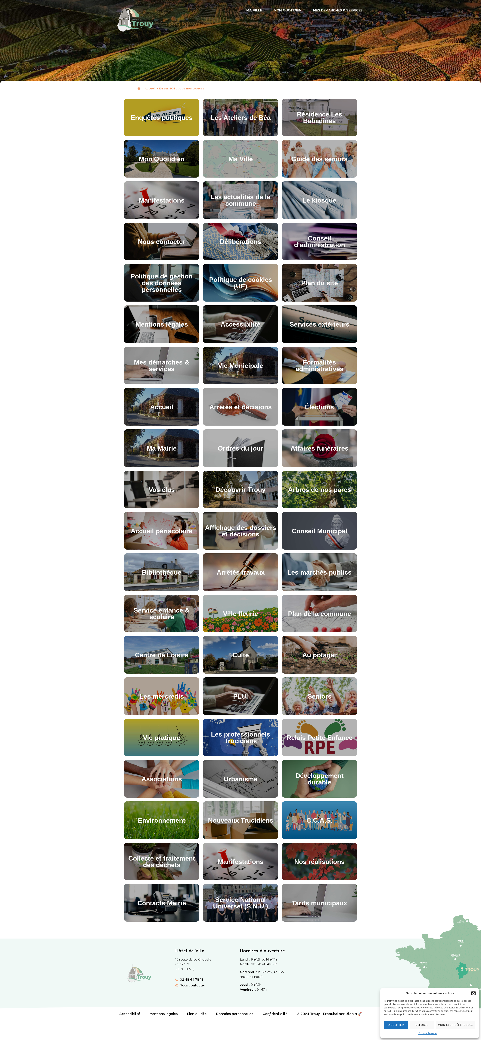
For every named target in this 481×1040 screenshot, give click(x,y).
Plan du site (197, 1014)
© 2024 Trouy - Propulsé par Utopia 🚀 (329, 1014)
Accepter (396, 1025)
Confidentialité (275, 1014)
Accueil (150, 88)
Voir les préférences (455, 1025)
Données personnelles (234, 1014)
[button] (473, 993)
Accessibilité (129, 1014)
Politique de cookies (427, 1033)
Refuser (422, 1025)
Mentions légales (164, 1014)
